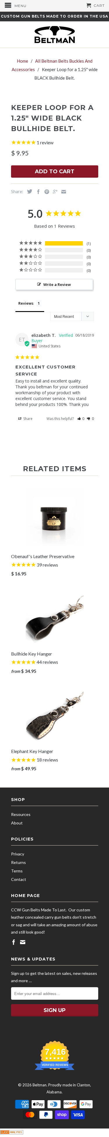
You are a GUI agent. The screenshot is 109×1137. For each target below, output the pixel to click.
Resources (21, 814)
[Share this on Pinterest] (45, 191)
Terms (17, 870)
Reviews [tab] (25, 303)
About (17, 822)
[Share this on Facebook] (37, 191)
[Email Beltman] (22, 942)
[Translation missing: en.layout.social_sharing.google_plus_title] (54, 191)
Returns (18, 862)
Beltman (40, 1085)
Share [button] (27, 418)
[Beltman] (54, 34)
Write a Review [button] (57, 284)
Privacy (17, 853)
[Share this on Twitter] (28, 191)
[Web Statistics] (11, 1132)
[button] (81, 418)
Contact (18, 879)
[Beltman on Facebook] (13, 942)
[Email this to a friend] (62, 191)
